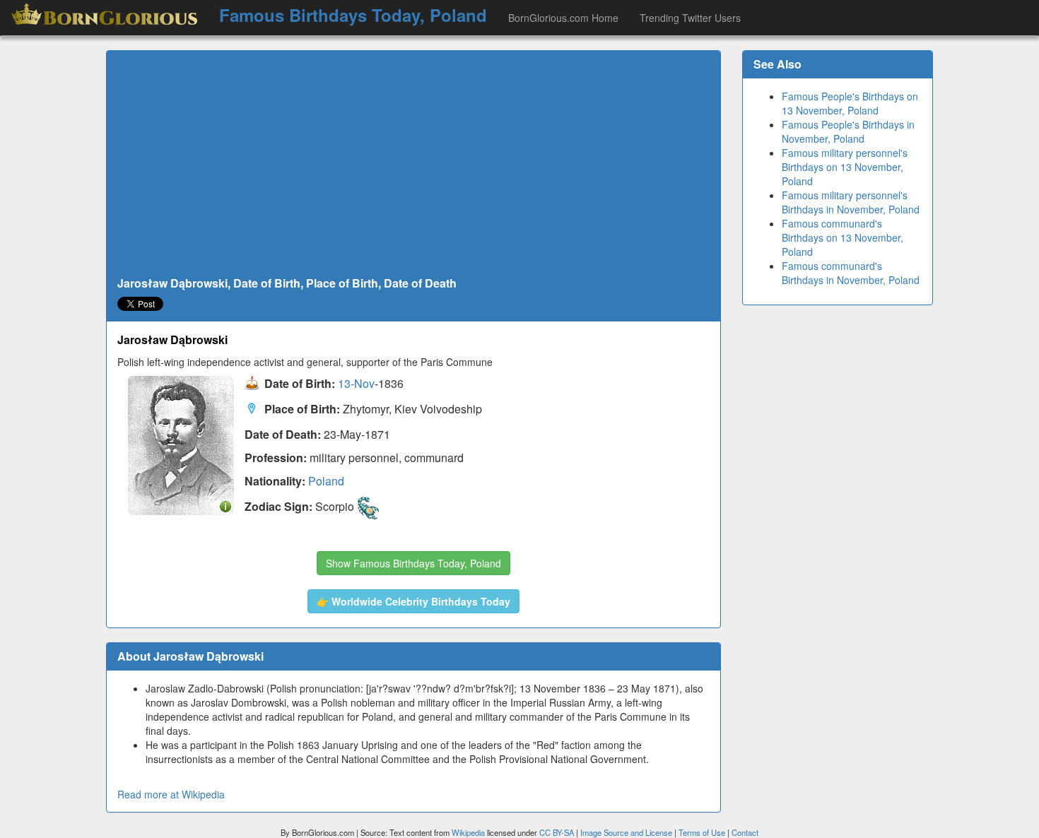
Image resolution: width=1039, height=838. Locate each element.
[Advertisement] (413, 164)
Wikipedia (468, 832)
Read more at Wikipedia (171, 794)
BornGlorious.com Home (563, 18)
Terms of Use (703, 832)
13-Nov (356, 384)
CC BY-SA (556, 832)
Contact (745, 832)
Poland (326, 481)
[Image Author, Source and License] (225, 505)
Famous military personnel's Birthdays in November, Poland (851, 202)
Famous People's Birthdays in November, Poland (848, 131)
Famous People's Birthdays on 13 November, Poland (850, 103)
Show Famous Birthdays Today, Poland (413, 563)
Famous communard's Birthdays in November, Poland (851, 273)
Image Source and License (626, 832)
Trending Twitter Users (690, 18)
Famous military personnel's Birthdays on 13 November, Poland (845, 167)
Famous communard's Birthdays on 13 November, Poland (842, 237)
